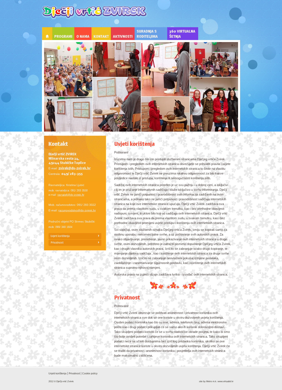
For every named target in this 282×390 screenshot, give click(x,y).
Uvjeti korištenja (60, 236)
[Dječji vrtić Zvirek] (95, 12)
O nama (82, 36)
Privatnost (57, 242)
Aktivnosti (123, 36)
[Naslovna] (47, 33)
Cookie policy (89, 373)
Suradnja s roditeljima (147, 34)
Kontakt (101, 36)
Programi (63, 36)
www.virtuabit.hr (225, 381)
